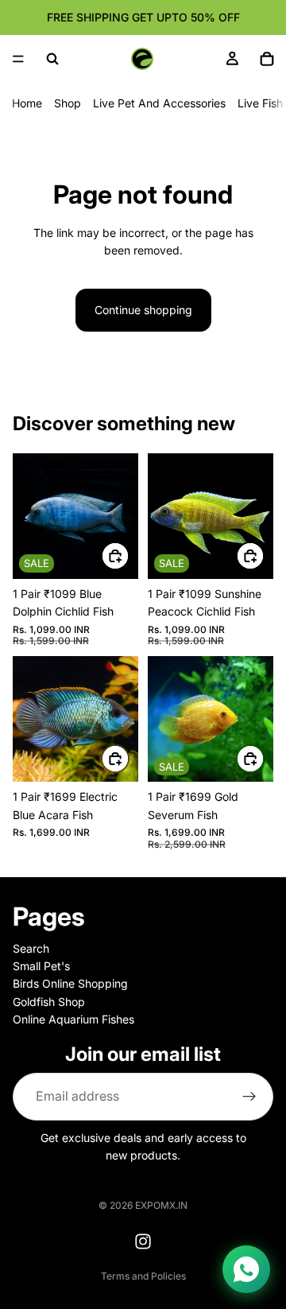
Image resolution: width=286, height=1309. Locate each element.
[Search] (52, 58)
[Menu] (18, 59)
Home (27, 103)
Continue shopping (143, 310)
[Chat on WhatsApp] (246, 1269)
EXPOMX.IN (161, 1205)
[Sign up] (249, 1096)
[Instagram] (143, 1241)
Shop (67, 103)
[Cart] (266, 58)
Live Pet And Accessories (159, 103)
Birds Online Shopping (70, 983)
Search (31, 947)
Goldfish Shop (49, 1001)
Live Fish (260, 103)
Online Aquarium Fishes (73, 1019)
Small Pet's (41, 966)
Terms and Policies (143, 1276)
